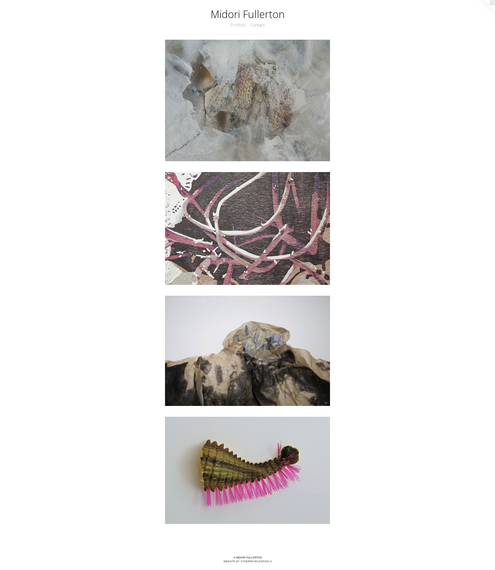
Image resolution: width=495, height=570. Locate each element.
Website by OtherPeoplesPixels (248, 561)
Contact (257, 25)
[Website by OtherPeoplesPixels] (484, 10)
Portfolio (238, 25)
